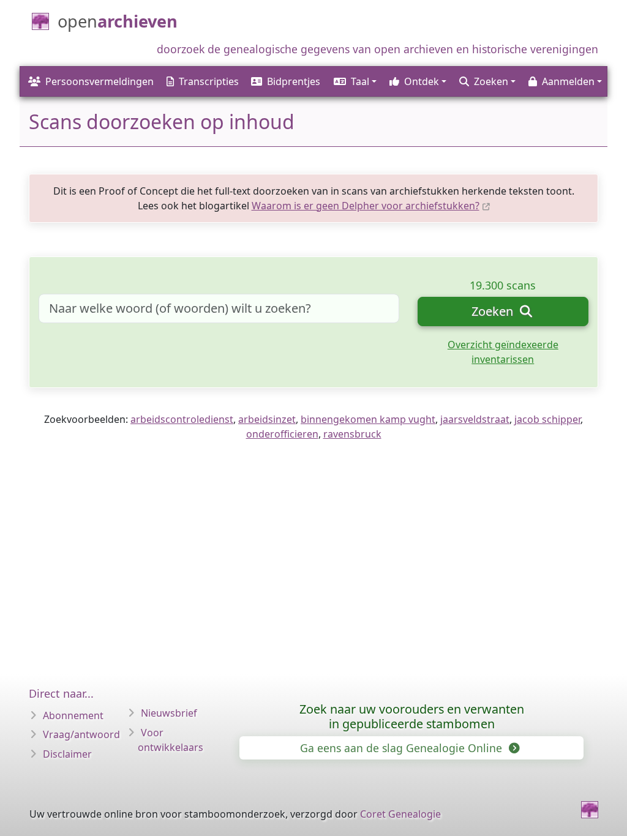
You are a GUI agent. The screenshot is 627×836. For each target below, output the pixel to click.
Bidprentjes (293, 81)
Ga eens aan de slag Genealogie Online (402, 748)
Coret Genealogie (400, 814)
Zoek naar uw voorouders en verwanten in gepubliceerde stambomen (411, 716)
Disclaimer (67, 754)
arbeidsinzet (267, 419)
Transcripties (209, 81)
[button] (354, 81)
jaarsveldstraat (474, 419)
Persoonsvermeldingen (99, 81)
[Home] (589, 809)
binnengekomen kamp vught (368, 419)
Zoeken (493, 311)
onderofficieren (282, 434)
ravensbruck (352, 434)
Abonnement (73, 715)
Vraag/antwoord (81, 734)
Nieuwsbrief (169, 713)
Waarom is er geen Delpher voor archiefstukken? (365, 205)
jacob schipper (547, 419)
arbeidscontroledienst (181, 419)
